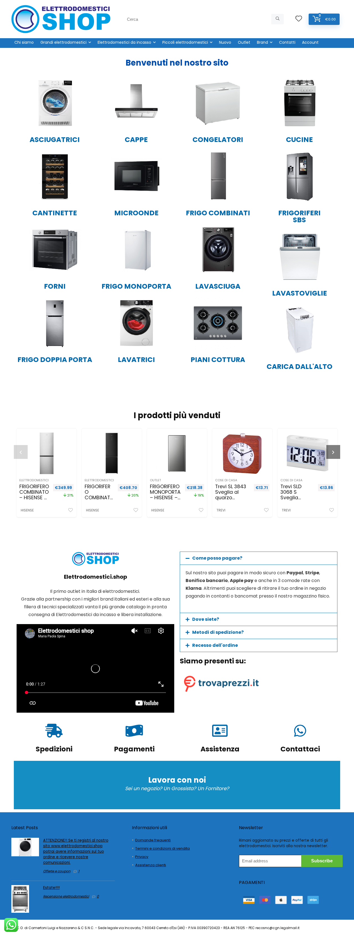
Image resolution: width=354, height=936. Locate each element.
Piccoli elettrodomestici (185, 42)
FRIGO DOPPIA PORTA (54, 359)
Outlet (244, 42)
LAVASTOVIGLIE (299, 293)
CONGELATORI (217, 139)
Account (310, 42)
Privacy (141, 856)
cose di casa (226, 480)
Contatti (287, 42)
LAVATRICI (136, 359)
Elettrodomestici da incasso (124, 42)
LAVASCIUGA (217, 286)
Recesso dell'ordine (215, 645)
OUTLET (155, 480)
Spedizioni (54, 749)
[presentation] (21, 452)
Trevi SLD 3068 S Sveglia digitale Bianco (290, 497)
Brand (262, 42)
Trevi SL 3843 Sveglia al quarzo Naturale (230, 494)
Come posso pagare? (217, 558)
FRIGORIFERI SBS (299, 216)
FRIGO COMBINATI (218, 213)
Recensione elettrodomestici (66, 896)
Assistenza (220, 749)
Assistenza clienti (150, 865)
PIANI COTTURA (218, 359)
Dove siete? (205, 619)
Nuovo (225, 42)
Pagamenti (134, 749)
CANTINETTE (54, 213)
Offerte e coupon (57, 871)
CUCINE (299, 139)
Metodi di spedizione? (218, 632)
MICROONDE (136, 213)
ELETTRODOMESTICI (34, 480)
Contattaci (300, 749)
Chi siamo (24, 42)
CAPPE (136, 139)
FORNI (55, 286)
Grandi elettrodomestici (63, 42)
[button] (258, 558)
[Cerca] (277, 19)
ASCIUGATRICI (55, 139)
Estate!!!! (51, 887)
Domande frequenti (153, 840)
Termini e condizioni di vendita (162, 848)
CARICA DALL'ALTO (299, 366)
